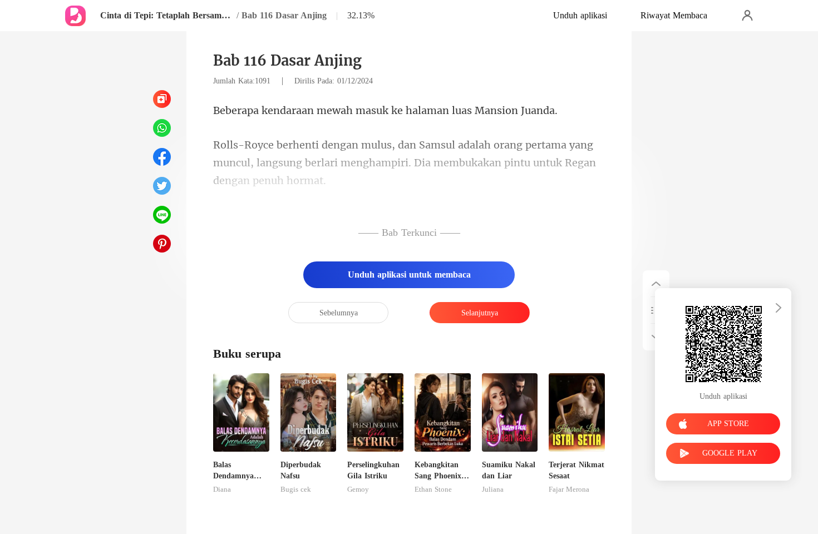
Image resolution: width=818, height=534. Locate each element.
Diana (222, 489)
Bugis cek (295, 489)
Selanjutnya (479, 313)
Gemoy (358, 489)
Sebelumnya (338, 313)
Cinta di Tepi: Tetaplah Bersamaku (167, 15)
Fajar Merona (569, 489)
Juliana (493, 489)
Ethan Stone (433, 489)
